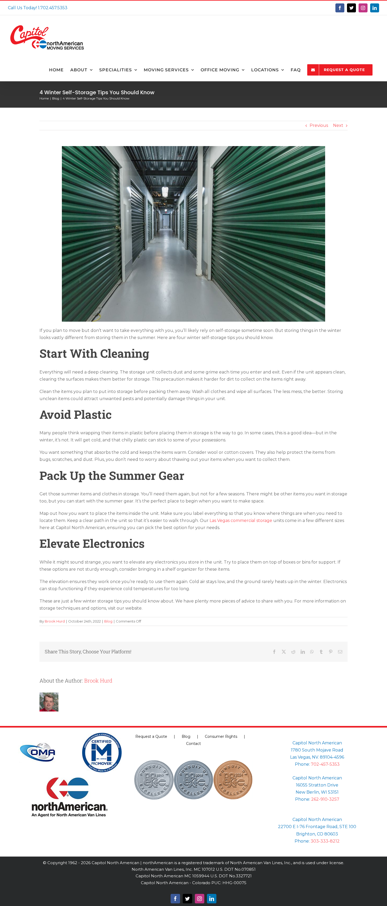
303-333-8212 (325, 841)
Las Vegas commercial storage (241, 520)
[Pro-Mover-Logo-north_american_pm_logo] (102, 734)
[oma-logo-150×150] (37, 734)
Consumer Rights (221, 736)
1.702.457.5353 (52, 7)
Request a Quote (151, 736)
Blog (108, 621)
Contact (193, 743)
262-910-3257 (325, 799)
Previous (319, 125)
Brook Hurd (55, 621)
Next (338, 125)
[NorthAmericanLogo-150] (70, 779)
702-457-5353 (325, 764)
